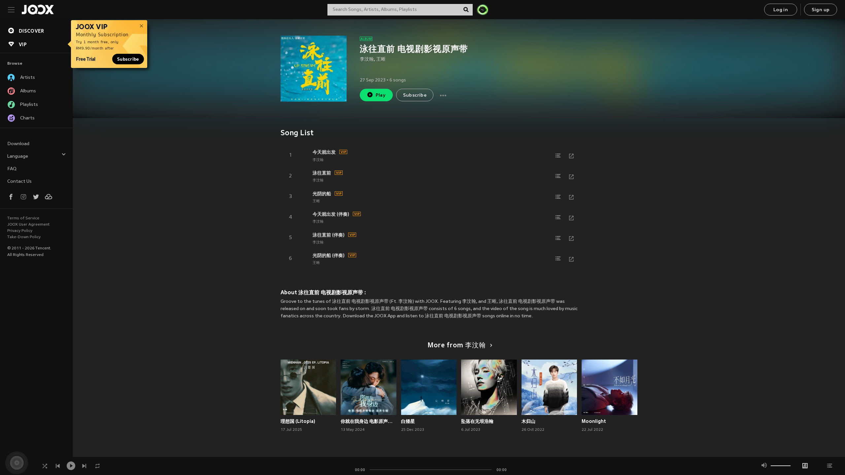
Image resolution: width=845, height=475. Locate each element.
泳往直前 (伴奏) (329, 235)
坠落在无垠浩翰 (477, 421)
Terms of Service (23, 218)
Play (381, 95)
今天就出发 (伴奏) (331, 214)
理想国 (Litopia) (298, 421)
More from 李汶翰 (456, 345)
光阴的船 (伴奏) (329, 255)
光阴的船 (322, 193)
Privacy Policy (19, 231)
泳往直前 (322, 172)
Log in (780, 10)
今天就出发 (324, 152)
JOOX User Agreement (28, 224)
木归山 (528, 421)
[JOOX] (37, 10)
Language (17, 156)
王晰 (381, 59)
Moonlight (594, 421)
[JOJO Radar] (482, 9)
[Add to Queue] (558, 155)
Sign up (821, 10)
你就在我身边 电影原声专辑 (368, 421)
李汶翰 (367, 59)
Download (18, 144)
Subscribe (128, 59)
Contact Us (19, 181)
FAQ (12, 169)
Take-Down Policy (24, 237)
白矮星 (408, 421)
